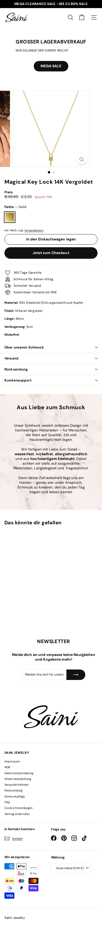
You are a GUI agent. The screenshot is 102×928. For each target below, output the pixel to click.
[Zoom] (81, 159)
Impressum (12, 761)
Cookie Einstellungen (18, 808)
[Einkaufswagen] (82, 17)
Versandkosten (33, 230)
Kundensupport (18, 380)
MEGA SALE (51, 66)
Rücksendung (16, 369)
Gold (9, 217)
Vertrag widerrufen (17, 814)
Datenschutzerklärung (18, 773)
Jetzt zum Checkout (51, 252)
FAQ (7, 802)
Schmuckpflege (14, 796)
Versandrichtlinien (16, 784)
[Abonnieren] (75, 675)
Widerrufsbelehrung (17, 779)
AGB (7, 767)
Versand (11, 358)
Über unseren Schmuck (24, 347)
